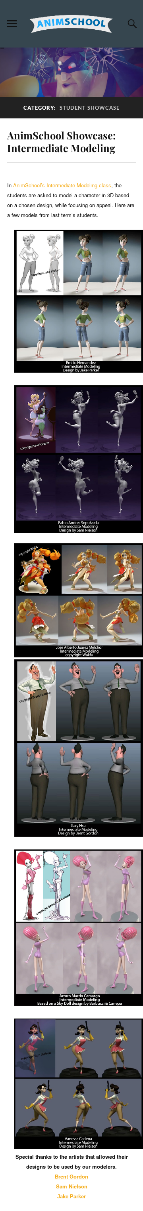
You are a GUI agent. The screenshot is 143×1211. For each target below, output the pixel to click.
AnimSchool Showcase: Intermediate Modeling (61, 141)
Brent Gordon (71, 1176)
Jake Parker (71, 1197)
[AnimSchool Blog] (71, 23)
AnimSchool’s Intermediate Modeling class (62, 185)
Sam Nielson (71, 1186)
